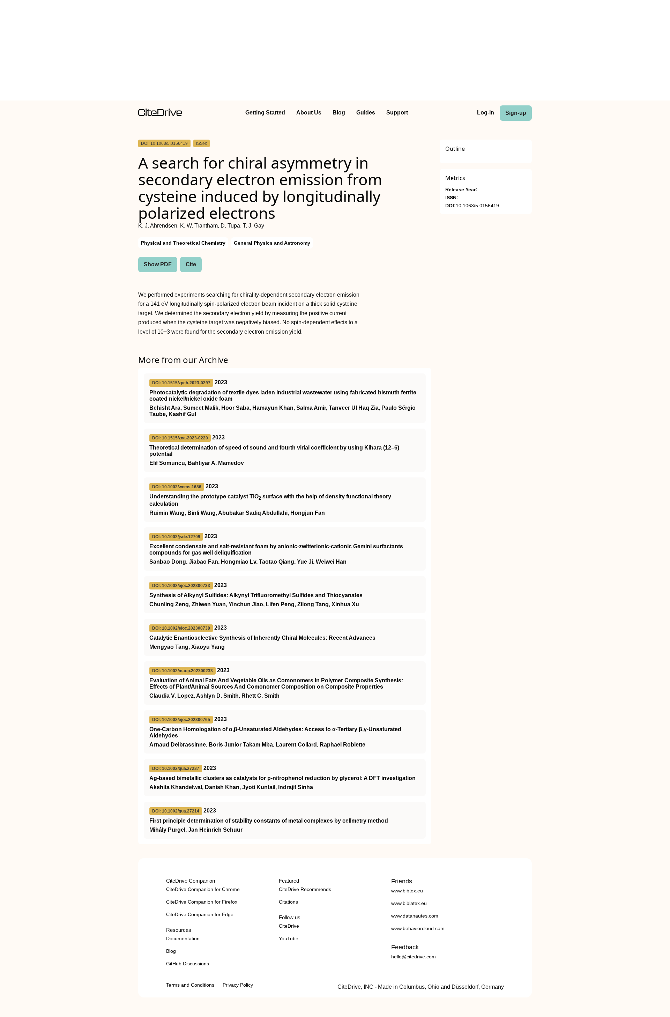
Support (397, 113)
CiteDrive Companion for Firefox (201, 902)
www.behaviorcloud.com (418, 928)
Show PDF (158, 264)
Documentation (183, 938)
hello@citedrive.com (413, 956)
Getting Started (265, 113)
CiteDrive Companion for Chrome (203, 889)
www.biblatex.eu (409, 903)
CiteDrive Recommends (305, 889)
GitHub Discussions (187, 963)
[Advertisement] (335, 52)
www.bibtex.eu (407, 890)
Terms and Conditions (190, 985)
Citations (288, 902)
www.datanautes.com (414, 916)
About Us (308, 113)
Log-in (485, 113)
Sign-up (515, 113)
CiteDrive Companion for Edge (199, 914)
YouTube (288, 938)
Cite (191, 264)
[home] (160, 114)
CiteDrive (289, 926)
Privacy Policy (238, 985)
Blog (339, 113)
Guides (365, 113)
